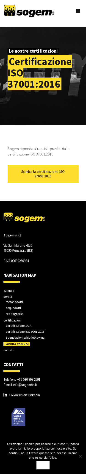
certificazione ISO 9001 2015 (25, 331)
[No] (80, 456)
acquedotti (13, 308)
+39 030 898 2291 (28, 379)
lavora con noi (17, 344)
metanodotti (14, 302)
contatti (8, 350)
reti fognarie (14, 314)
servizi (8, 297)
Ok (43, 465)
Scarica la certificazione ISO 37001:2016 (43, 173)
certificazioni (12, 320)
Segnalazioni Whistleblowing (25, 337)
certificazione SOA (18, 326)
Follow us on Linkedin (24, 395)
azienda (8, 291)
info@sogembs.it (25, 385)
